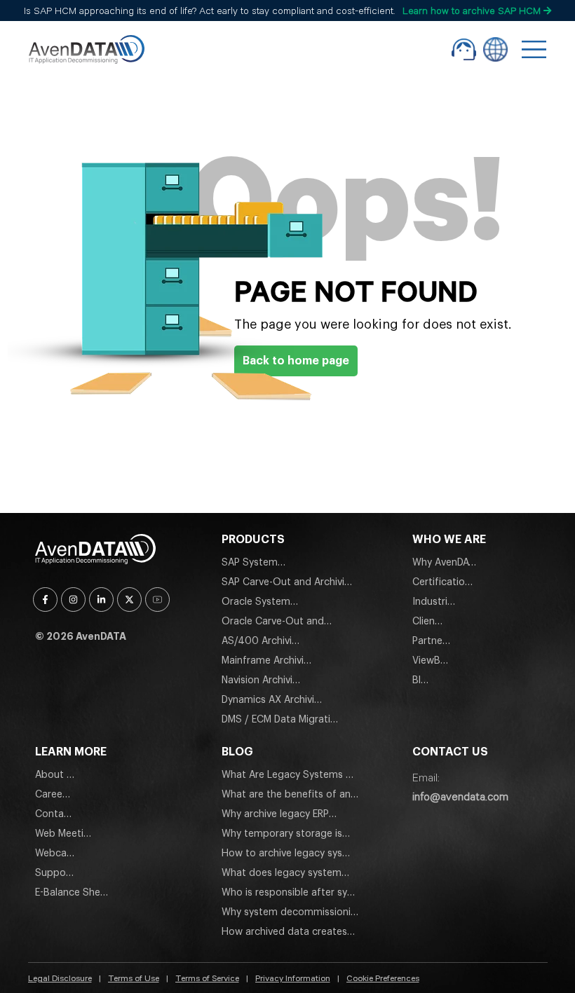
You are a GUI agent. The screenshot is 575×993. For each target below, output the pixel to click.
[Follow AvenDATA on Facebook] (45, 599)
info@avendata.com (460, 796)
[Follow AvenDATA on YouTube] (157, 599)
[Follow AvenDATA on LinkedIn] (101, 599)
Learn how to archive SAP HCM (472, 10)
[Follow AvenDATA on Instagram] (73, 599)
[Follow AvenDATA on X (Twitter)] (129, 599)
